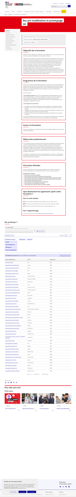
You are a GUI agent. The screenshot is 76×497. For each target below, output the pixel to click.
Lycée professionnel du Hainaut (11, 281)
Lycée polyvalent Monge (9, 340)
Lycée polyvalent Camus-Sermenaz (11, 351)
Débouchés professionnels (10, 40)
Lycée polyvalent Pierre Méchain (11, 343)
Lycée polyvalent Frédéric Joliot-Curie (12, 370)
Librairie (61, 3)
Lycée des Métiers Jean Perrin (10, 298)
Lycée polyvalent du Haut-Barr (11, 365)
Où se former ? (8, 46)
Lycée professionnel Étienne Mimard (12, 328)
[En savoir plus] (48, 39)
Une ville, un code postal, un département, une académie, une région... (17, 228)
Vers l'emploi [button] (48, 11)
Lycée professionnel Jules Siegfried (11, 300)
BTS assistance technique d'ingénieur (32, 174)
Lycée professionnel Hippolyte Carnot (12, 292)
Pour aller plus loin (9, 48)
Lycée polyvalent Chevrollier (10, 359)
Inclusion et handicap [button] (39, 11)
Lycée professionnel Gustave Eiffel (11, 284)
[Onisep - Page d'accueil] (19, 4)
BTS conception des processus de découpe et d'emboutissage (37, 176)
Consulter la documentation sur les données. (45, 213)
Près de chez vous (57, 11)
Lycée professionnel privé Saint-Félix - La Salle (13, 317)
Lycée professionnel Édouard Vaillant (12, 322)
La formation (8, 32)
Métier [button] (13, 11)
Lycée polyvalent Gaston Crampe (11, 362)
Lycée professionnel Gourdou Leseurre (12, 289)
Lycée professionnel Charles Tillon (11, 273)
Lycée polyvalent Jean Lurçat (10, 331)
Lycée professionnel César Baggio (11, 270)
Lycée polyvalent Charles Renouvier (12, 354)
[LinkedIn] (11, 382)
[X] (14, 382)
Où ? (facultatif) (9, 227)
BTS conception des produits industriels (33, 180)
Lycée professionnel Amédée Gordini (12, 265)
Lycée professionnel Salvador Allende (12, 314)
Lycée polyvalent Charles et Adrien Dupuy (13, 357)
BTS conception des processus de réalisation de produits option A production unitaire (42, 177)
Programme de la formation (10, 36)
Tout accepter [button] (32, 491)
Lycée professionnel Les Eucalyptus (11, 306)
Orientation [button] (19, 11)
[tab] (11, 239)
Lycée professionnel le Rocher (11, 303)
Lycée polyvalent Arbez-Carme (11, 346)
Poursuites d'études (9, 42)
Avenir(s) (63, 11)
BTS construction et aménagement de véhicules (34, 183)
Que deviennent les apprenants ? (11, 44)
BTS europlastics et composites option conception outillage (37, 184)
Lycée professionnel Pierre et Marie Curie (13, 309)
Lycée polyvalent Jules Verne (10, 333)
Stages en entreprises (62, 494)
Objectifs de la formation (10, 34)
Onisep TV (55, 3)
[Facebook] (16, 382)
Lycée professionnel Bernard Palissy (12, 267)
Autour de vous (41, 231)
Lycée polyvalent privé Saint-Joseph (12, 320)
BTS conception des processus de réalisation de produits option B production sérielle (42, 178)
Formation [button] (7, 11)
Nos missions (68, 3)
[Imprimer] (6, 382)
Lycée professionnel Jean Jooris (11, 295)
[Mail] (8, 382)
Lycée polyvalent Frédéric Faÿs (11, 368)
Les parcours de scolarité (49, 494)
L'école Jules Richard (9, 262)
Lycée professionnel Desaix (10, 276)
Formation (10, 14)
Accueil (6, 14)
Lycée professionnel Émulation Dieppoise (13, 325)
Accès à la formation (9, 38)
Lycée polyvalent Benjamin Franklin (12, 348)
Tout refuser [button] (22, 491)
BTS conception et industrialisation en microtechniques (36, 181)
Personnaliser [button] (13, 491)
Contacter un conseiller (29, 11)
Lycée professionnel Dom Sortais (11, 278)
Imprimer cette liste (66, 255)
